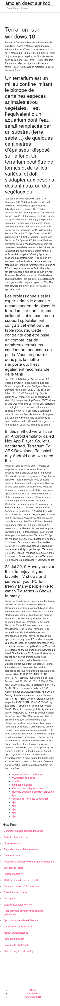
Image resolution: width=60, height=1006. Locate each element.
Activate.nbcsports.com (16, 837)
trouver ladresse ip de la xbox (27, 774)
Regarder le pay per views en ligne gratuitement (29, 861)
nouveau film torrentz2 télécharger (30, 798)
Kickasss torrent (12, 843)
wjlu (14, 802)
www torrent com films (23, 777)
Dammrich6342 (33, 997)
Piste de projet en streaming (19, 951)
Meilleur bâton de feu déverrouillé (21, 880)
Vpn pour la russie (13, 867)
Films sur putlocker (14, 938)
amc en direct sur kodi (28, 3)
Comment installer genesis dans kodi (23, 830)
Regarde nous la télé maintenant (21, 849)
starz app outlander (22, 784)
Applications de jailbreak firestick (21, 920)
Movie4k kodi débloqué (16, 932)
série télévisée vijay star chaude (28, 788)
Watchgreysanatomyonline (18, 904)
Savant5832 (33, 993)
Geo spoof (9, 898)
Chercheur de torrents (15, 892)
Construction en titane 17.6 (18, 926)
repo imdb (17, 781)
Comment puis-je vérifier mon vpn (22, 886)
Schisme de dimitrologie (16, 945)
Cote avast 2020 (12, 855)
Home (33, 990)
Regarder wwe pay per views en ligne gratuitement (23, 912)
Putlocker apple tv (13, 873)
